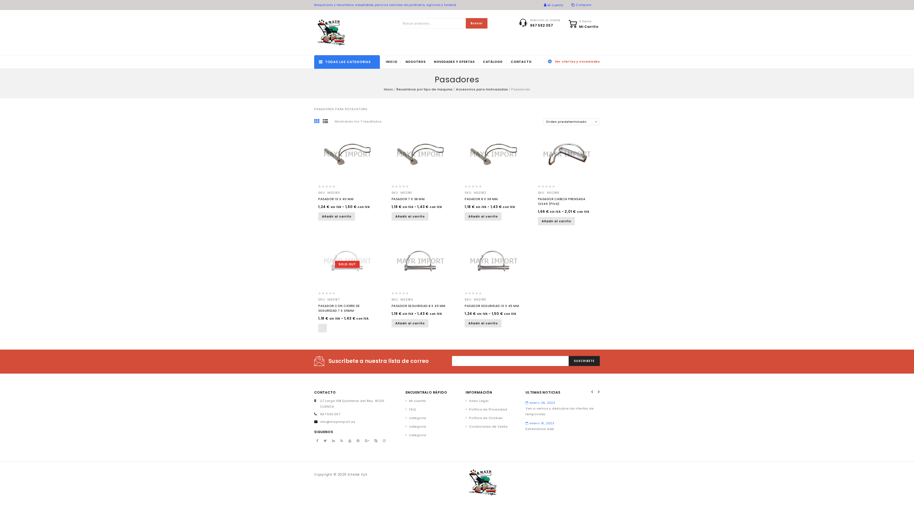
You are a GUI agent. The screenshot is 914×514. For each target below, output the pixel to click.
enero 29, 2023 (542, 402)
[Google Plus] (367, 441)
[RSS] (341, 441)
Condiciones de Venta (488, 426)
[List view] (327, 122)
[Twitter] (325, 441)
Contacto (521, 61)
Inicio (391, 61)
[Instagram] (384, 441)
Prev (592, 392)
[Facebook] (317, 441)
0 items (585, 21)
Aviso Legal (479, 401)
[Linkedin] (333, 441)
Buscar (477, 23)
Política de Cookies (486, 418)
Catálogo (493, 61)
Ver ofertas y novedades (577, 61)
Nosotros (416, 61)
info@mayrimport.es (337, 422)
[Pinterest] (358, 441)
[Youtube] (350, 441)
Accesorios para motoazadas (482, 89)
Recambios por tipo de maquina (424, 89)
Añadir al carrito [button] (336, 216)
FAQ (412, 409)
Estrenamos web (540, 429)
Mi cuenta (417, 401)
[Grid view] (318, 122)
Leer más (322, 328)
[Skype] (376, 441)
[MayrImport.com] (332, 32)
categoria (417, 418)
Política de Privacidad (488, 409)
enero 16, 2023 (542, 423)
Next (598, 392)
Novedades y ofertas (454, 61)
